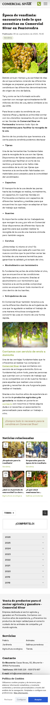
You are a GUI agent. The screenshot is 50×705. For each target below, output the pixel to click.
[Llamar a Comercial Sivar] (39, 4)
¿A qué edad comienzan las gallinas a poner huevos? (33, 491)
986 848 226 (20, 669)
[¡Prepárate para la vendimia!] (13, 450)
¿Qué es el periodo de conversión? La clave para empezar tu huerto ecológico (12, 491)
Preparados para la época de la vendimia (36, 462)
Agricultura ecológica (12, 496)
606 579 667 (34, 669)
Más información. (21, 693)
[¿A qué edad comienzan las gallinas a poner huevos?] (37, 479)
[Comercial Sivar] (17, 3)
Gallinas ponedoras (34, 496)
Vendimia (8, 38)
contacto (7, 403)
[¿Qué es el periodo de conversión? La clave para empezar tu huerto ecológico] (13, 479)
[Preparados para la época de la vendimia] (37, 450)
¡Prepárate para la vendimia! (11, 462)
